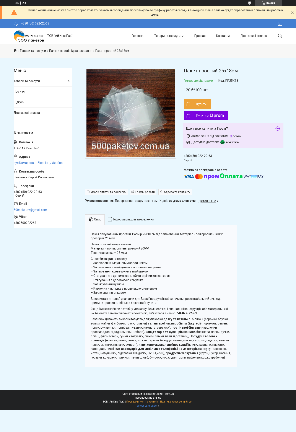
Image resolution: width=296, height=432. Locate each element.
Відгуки (19, 102)
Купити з (202, 115)
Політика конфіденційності (176, 401)
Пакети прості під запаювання (70, 50)
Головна (137, 35)
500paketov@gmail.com (30, 210)
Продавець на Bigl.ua (148, 397)
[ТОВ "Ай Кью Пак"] (29, 36)
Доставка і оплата (254, 35)
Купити (201, 104)
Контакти (223, 35)
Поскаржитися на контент (142, 401)
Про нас (199, 35)
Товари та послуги (167, 35)
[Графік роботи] (280, 23)
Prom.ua (169, 393)
